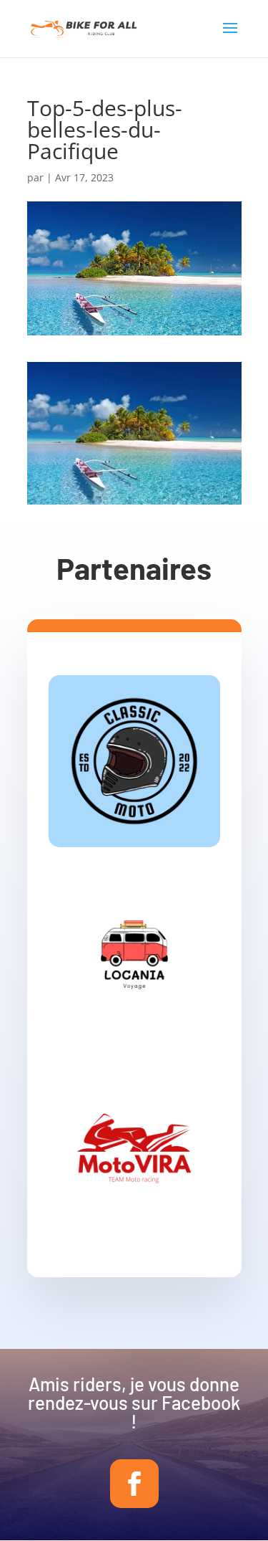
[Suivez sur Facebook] (134, 1483)
